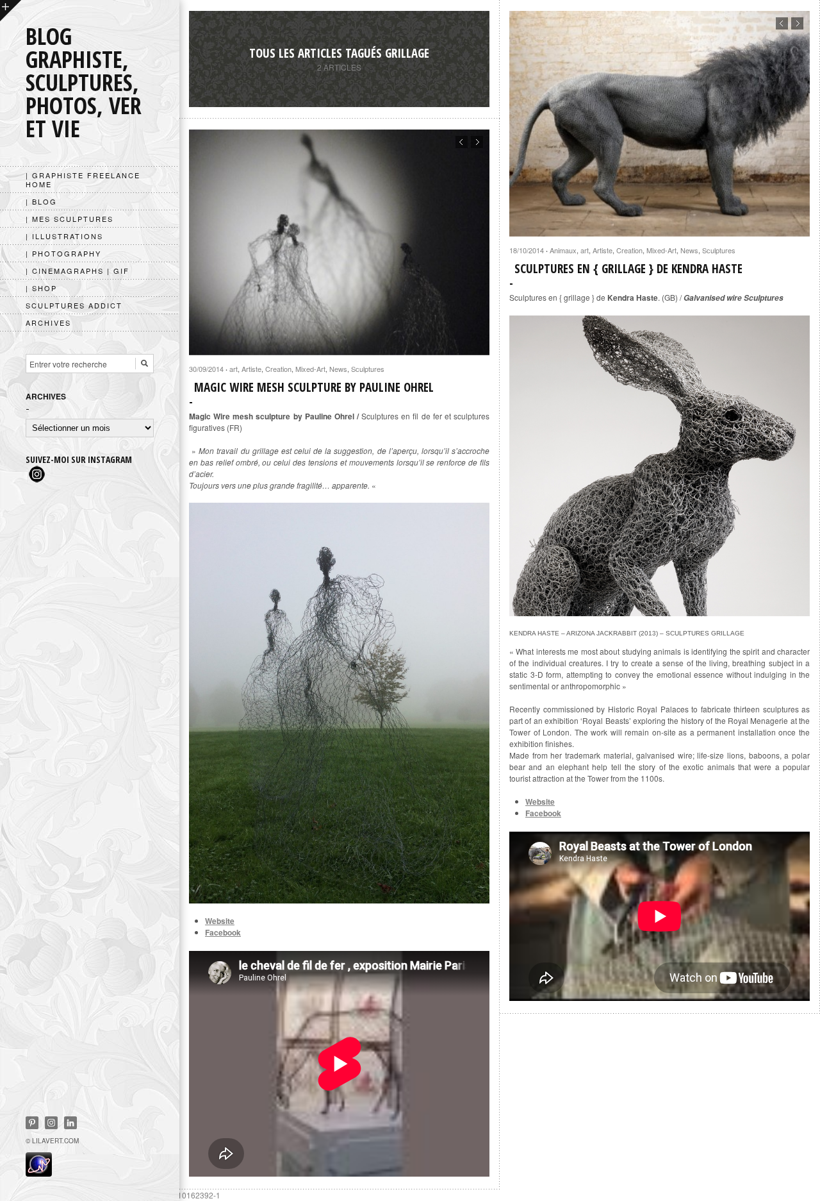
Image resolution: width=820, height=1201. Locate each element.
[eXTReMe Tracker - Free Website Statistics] (39, 1172)
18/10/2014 (526, 250)
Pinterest (32, 1122)
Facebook (543, 813)
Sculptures (718, 250)
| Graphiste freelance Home (83, 179)
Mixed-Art (661, 250)
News (689, 250)
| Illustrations (64, 236)
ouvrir (10, 10)
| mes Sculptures (69, 219)
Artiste (602, 250)
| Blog (41, 201)
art (584, 250)
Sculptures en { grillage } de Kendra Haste (628, 268)
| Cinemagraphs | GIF (77, 270)
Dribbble (51, 1122)
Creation (629, 250)
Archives (48, 322)
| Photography (63, 253)
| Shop (41, 288)
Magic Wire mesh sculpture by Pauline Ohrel (314, 387)
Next (797, 23)
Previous (782, 23)
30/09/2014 (206, 369)
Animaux (563, 250)
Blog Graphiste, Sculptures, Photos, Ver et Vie (84, 82)
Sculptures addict (74, 305)
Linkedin (70, 1122)
